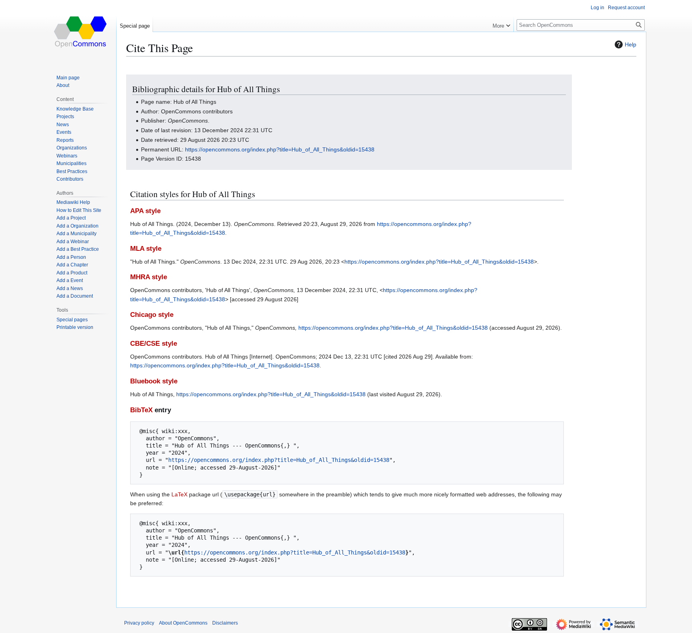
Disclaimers (225, 623)
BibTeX (141, 410)
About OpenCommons (183, 623)
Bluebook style (153, 381)
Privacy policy (139, 623)
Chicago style (151, 315)
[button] (501, 24)
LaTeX (179, 494)
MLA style (145, 248)
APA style (145, 211)
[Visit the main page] (81, 32)
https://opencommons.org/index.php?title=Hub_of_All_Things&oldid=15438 (279, 149)
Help (630, 44)
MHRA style (148, 277)
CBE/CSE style (153, 343)
